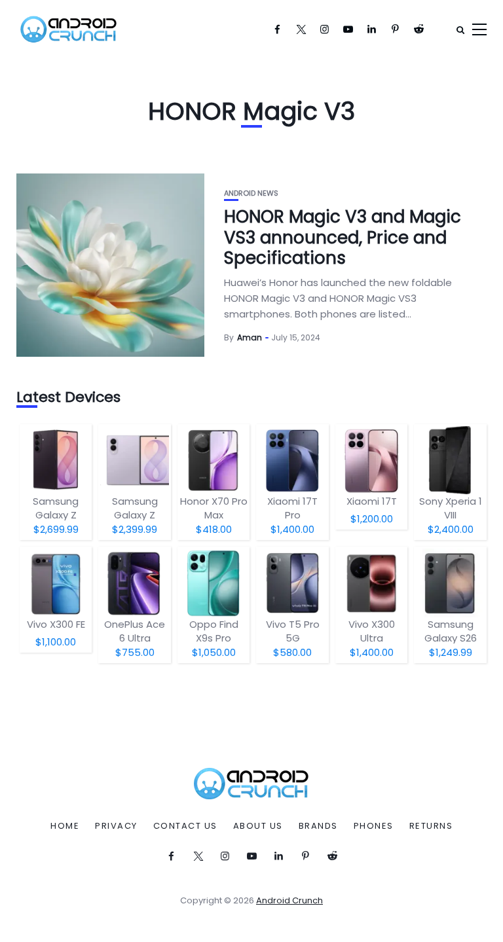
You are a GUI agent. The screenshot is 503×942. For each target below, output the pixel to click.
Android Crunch (289, 900)
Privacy (116, 826)
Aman (249, 337)
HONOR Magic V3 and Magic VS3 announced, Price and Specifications (342, 237)
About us (258, 826)
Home (64, 826)
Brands (318, 826)
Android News (251, 193)
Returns (431, 826)
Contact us (185, 826)
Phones (374, 826)
